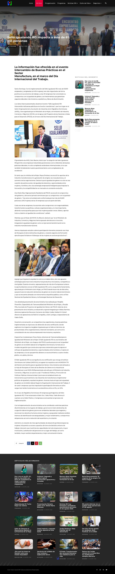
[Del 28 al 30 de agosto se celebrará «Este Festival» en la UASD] (91, 521)
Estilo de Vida (18, 557)
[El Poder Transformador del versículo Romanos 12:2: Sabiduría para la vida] (69, 544)
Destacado (88, 92)
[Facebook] (28, 443)
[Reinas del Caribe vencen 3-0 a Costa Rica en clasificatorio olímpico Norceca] (91, 544)
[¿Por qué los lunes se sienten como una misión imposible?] (24, 544)
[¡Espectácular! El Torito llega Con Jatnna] (24, 497)
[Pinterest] (36, 443)
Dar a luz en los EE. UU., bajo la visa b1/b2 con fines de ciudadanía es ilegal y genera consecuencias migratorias (92, 85)
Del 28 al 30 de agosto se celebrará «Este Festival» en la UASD (90, 530)
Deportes (84, 558)
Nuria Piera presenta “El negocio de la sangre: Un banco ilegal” (92, 122)
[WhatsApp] (40, 443)
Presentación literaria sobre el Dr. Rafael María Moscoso (46, 505)
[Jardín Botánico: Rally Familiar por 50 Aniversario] (69, 521)
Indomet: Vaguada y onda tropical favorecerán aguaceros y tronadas (92, 99)
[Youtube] (106, 570)
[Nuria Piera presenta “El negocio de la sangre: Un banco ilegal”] (79, 123)
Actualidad (12, 46)
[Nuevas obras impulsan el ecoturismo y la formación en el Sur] (79, 112)
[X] (32, 443)
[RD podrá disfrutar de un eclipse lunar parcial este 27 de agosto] (91, 497)
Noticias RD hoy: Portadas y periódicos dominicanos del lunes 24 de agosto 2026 (68, 506)
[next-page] (79, 130)
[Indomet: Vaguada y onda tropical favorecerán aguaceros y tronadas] (79, 100)
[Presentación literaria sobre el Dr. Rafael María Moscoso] (46, 497)
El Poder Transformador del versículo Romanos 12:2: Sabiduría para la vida (68, 554)
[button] (106, 3)
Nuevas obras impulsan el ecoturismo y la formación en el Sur (92, 111)
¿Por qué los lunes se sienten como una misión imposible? (22, 553)
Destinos (87, 115)
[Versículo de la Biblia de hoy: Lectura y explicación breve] (46, 544)
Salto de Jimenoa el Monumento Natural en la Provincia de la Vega (23, 530)
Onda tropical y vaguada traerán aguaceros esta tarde (46, 530)
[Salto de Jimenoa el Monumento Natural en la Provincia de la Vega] (24, 521)
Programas (88, 126)
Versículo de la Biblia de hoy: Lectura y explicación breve (46, 553)
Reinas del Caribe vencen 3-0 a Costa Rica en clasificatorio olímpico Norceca (91, 554)
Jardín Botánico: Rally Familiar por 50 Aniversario (67, 530)
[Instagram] (100, 570)
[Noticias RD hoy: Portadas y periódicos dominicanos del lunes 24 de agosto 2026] (69, 497)
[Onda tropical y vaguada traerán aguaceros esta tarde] (46, 521)
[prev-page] (76, 130)
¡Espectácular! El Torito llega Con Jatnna (23, 504)
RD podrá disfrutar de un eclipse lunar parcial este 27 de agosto (91, 505)
